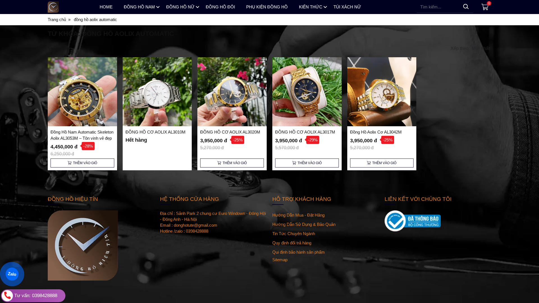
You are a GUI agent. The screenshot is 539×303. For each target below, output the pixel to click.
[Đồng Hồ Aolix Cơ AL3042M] (382, 92)
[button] (470, 48)
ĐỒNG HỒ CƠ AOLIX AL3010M (155, 132)
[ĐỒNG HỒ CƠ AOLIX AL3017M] (307, 92)
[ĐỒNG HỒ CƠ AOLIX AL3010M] (157, 92)
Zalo (12, 274)
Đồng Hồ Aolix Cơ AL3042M (376, 132)
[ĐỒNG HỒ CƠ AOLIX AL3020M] (232, 92)
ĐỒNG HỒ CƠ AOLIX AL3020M (230, 132)
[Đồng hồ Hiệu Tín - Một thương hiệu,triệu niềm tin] (69, 7)
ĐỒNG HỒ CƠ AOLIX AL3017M (305, 132)
